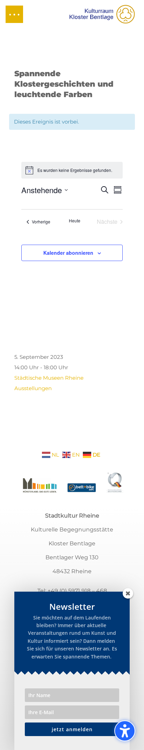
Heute (74, 220)
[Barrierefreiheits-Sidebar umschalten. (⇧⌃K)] (124, 730)
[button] (14, 14)
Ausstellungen (33, 388)
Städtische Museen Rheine (49, 377)
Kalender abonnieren (68, 252)
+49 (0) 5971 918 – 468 (77, 590)
